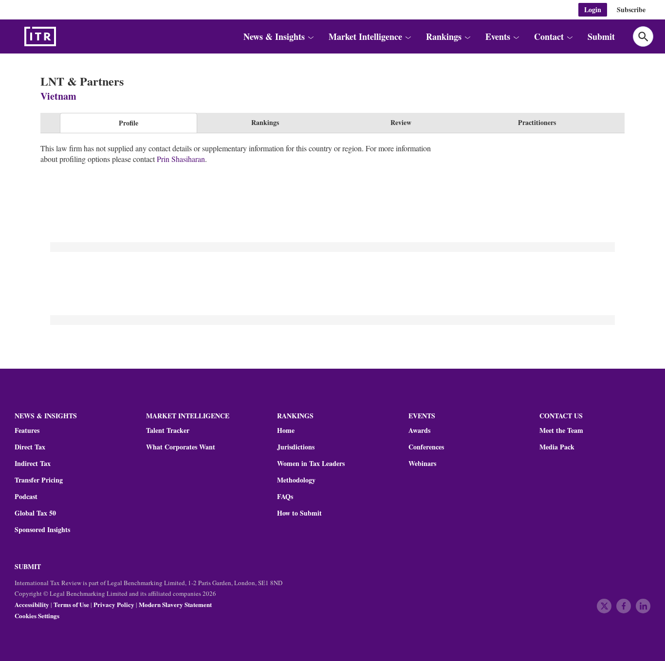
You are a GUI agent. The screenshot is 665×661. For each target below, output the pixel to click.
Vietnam (58, 96)
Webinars (422, 463)
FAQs (285, 496)
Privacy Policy (113, 604)
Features (27, 430)
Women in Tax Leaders (311, 463)
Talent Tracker (167, 430)
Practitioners (537, 122)
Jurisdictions (295, 447)
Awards (419, 430)
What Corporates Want (180, 447)
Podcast (26, 496)
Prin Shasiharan (181, 159)
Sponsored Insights (42, 529)
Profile (128, 123)
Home (286, 430)
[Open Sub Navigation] (310, 37)
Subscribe (631, 9)
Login (592, 9)
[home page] (63, 36)
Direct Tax (30, 447)
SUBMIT (28, 566)
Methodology (296, 480)
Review (400, 122)
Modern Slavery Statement (175, 604)
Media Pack (556, 447)
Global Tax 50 (35, 513)
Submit (601, 36)
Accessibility (32, 604)
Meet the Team (561, 430)
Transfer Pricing (39, 480)
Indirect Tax (33, 463)
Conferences (426, 447)
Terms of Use (71, 604)
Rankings (265, 122)
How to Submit (299, 513)
